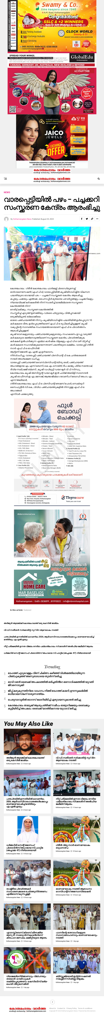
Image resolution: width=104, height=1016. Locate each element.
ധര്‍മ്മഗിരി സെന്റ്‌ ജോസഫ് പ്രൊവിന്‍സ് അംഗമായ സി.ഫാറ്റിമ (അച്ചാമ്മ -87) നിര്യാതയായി (47, 653)
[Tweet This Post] (87, 219)
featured (27, 610)
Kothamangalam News (22, 219)
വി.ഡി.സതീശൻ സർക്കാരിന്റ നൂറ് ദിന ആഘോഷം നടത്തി (31, 630)
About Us (52, 1008)
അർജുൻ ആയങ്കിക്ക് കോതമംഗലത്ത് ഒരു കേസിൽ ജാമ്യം (31, 623)
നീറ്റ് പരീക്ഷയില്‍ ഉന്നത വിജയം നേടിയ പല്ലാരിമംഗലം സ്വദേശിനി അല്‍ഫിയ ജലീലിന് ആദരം (48, 646)
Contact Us (61, 1008)
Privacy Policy (71, 1008)
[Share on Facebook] (81, 219)
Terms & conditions (85, 1008)
